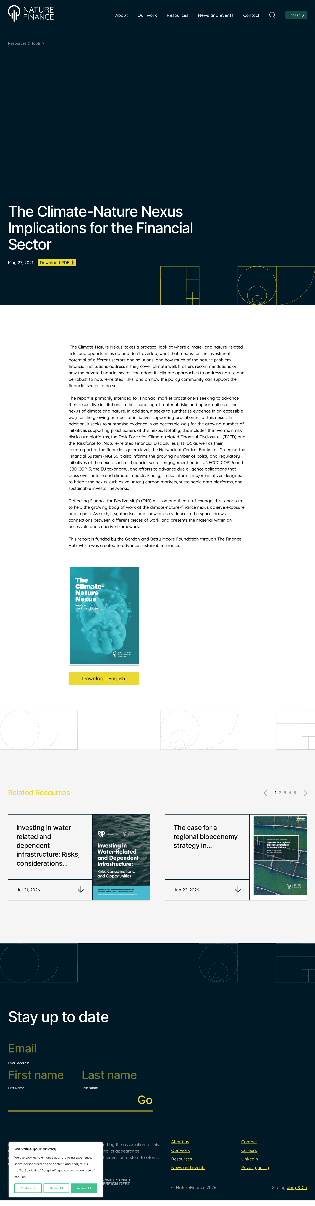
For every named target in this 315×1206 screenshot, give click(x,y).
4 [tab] (289, 792)
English (294, 15)
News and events (215, 15)
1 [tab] (276, 792)
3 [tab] (285, 792)
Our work (180, 1150)
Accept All (84, 1188)
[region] (56, 1169)
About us (180, 1141)
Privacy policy (255, 1167)
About (121, 15)
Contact (251, 15)
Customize (28, 1188)
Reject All (56, 1188)
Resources (177, 15)
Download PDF (54, 262)
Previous (267, 793)
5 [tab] (294, 792)
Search (272, 15)
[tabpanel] (79, 857)
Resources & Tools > (26, 43)
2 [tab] (280, 792)
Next (303, 793)
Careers (249, 1150)
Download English (103, 678)
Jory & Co (297, 1187)
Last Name (90, 1088)
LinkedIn (249, 1159)
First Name (16, 1088)
